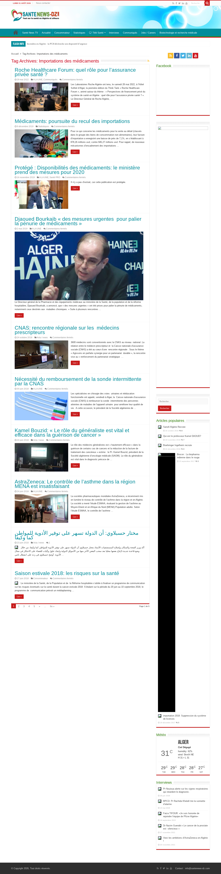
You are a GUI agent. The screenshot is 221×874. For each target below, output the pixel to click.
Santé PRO (55, 177)
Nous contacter (43, 3)
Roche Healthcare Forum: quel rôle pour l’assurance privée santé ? (75, 72)
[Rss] (173, 3)
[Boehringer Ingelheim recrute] (159, 445)
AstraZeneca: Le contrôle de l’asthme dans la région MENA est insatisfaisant (75, 484)
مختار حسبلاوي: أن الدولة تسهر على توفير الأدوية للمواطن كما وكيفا (76, 535)
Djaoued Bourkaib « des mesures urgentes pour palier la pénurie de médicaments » (78, 221)
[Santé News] (35, 15)
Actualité (46, 32)
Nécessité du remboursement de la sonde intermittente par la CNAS (78, 381)
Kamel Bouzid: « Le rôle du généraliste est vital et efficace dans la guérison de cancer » (72, 433)
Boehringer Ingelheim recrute (177, 445)
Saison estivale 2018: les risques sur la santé (67, 573)
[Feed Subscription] (148, 60)
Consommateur (62, 32)
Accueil (15, 54)
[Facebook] (176, 3)
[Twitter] (179, 3)
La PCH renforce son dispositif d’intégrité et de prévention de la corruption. (62, 43)
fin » (52, 606)
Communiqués (130, 32)
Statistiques (79, 32)
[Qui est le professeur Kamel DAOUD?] (159, 436)
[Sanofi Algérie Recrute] (159, 427)
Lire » (75, 105)
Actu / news (42, 337)
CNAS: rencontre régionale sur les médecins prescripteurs (67, 330)
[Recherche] (207, 3)
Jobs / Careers (148, 32)
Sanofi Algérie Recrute (174, 427)
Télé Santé (98, 32)
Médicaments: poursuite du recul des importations (72, 121)
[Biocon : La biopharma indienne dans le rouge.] (166, 582)
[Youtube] (186, 3)
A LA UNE (37, 79)
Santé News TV (30, 32)
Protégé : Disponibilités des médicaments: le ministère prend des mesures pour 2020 (77, 170)
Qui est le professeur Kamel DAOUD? (182, 436)
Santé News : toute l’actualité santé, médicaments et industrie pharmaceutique (15, 32)
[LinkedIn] (183, 3)
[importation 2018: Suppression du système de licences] (159, 716)
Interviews (114, 32)
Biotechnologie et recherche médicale (178, 32)
